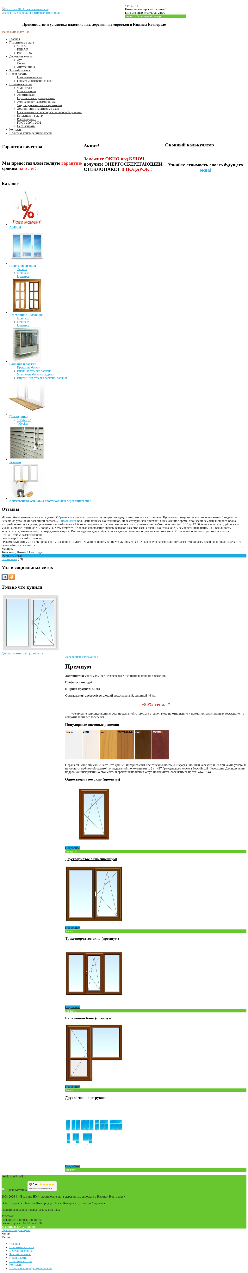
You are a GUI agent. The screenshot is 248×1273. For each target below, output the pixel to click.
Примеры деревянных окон (35, 80)
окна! (205, 170)
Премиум (23, 276)
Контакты (15, 129)
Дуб (19, 60)
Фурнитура (24, 87)
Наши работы (18, 73)
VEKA (21, 46)
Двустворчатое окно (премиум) (91, 859)
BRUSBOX (24, 53)
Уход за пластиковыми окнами (37, 101)
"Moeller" (23, 423)
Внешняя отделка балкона (34, 371)
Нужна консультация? (16, 1230)
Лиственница (26, 66)
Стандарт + (24, 321)
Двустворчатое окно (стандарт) (22, 653)
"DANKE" (24, 420)
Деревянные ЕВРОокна (80, 656)
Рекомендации (26, 119)
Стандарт (23, 272)
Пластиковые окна (21, 42)
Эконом (22, 269)
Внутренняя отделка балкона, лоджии (42, 378)
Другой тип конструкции (86, 1098)
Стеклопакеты (26, 91)
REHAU (22, 49)
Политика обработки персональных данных (31, 1209)
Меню (6, 1233)
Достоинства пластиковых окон (38, 108)
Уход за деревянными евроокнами (39, 105)
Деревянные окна (21, 56)
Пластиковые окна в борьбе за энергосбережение (49, 112)
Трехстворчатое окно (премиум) (92, 938)
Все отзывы (9, 559)
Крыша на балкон (28, 367)
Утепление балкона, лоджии (35, 374)
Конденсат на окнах (30, 115)
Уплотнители (26, 94)
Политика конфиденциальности (30, 133)
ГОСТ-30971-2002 (29, 122)
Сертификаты (26, 126)
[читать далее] (68, 520)
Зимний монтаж (20, 70)
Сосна (21, 63)
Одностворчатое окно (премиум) (92, 779)
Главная (14, 39)
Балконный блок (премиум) (88, 1018)
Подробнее (72, 848)
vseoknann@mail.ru (14, 1176)
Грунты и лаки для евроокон (36, 98)
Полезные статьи (20, 84)
